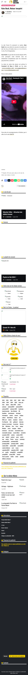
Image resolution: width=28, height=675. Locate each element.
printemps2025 (14, 441)
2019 (23, 400)
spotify (6, 452)
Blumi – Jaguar (12, 389)
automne (4, 407)
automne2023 (11, 407)
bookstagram (11, 413)
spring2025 (20, 452)
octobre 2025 (19, 435)
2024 (11, 402)
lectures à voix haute (7, 424)
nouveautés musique (7, 433)
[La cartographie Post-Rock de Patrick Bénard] (23, 504)
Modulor (4, 428)
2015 (7, 400)
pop (3, 439)
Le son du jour (13, 384)
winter (16, 456)
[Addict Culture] (14, 1)
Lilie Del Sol (9, 11)
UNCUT (12, 134)
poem (17, 437)
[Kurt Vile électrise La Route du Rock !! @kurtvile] (14, 582)
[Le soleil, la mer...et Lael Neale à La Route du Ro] (14, 627)
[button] (2, 2)
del (18, 173)
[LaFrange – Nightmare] (23, 487)
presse (16, 439)
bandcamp (21, 409)
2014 (8, 173)
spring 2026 (12, 454)
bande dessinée (5, 411)
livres (17, 426)
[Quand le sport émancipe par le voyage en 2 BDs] (5, 377)
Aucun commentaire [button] (22, 185)
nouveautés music (19, 430)
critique (21, 415)
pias (3, 437)
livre (13, 426)
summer (18, 454)
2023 (7, 402)
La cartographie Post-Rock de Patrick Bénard (9, 504)
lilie (23, 173)
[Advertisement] (14, 153)
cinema (11, 415)
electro (9, 420)
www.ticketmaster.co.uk (12, 70)
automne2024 (19, 407)
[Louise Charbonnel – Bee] (5, 383)
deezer (15, 417)
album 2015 (13, 404)
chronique (18, 413)
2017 (15, 400)
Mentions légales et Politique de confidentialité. (17, 671)
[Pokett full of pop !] (23, 481)
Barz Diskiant (14, 411)
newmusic (4, 430)
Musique (13, 5)
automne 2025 (13, 409)
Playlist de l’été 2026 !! (9, 277)
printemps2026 (5, 443)
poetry (21, 437)
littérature (8, 426)
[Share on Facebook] (5, 180)
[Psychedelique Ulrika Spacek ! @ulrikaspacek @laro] (14, 592)
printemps (22, 439)
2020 (3, 402)
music (6, 175)
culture (16, 173)
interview (21, 422)
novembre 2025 (5, 435)
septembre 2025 (15, 450)
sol (10, 175)
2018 (19, 400)
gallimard (15, 422)
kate (21, 173)
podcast (12, 437)
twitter (12, 456)
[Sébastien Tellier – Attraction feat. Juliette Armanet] (13, 202)
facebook (15, 420)
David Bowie (10, 417)
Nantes (19, 428)
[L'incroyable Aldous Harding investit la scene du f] (14, 602)
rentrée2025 (20, 446)
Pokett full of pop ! (6, 480)
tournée (13, 175)
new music (10, 430)
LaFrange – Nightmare (7, 486)
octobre (13, 435)
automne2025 (5, 409)
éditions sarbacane (6, 459)
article (19, 404)
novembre (23, 433)
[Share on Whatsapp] (15, 180)
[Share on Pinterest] (12, 180)
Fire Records (5, 422)
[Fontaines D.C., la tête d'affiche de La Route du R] (14, 571)
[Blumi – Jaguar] (5, 390)
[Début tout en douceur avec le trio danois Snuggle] (14, 614)
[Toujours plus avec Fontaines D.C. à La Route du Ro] (14, 560)
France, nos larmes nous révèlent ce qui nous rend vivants (8, 495)
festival (20, 420)
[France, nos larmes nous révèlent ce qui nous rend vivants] (23, 494)
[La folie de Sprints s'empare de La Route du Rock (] (14, 638)
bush (10, 173)
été (19, 173)
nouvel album (16, 433)
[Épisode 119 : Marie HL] (13, 317)
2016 (11, 400)
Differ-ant (4, 420)
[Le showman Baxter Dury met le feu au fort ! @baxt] (14, 649)
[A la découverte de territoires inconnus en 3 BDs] (5, 370)
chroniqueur (5, 415)
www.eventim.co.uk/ (8, 68)
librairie (21, 424)
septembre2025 (5, 450)
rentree (21, 443)
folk (10, 422)
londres (2, 175)
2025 (16, 402)
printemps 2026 (14, 443)
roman (17, 448)
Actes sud (21, 402)
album (7, 404)
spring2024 (13, 452)
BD (10, 372)
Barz (7, 330)
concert (12, 173)
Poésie (11, 439)
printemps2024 (5, 441)
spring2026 (5, 454)
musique (8, 175)
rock (13, 448)
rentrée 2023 (5, 446)
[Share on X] (9, 180)
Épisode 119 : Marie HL (9, 327)
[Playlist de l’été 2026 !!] (13, 267)
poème (7, 439)
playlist (7, 437)
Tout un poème (5, 456)
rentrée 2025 (13, 446)
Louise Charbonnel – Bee (14, 382)
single (21, 450)
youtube (22, 456)
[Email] (18, 180)
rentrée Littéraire (6, 448)
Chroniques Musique (6, 5)
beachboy (4, 413)
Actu (3, 404)
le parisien (15, 424)
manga (21, 426)
